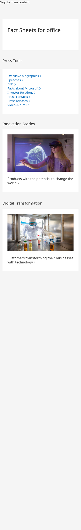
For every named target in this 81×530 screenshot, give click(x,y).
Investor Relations (20, 92)
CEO (10, 84)
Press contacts (17, 96)
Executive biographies (23, 76)
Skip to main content (14, 2)
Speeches (14, 80)
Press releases (17, 101)
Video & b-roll (17, 105)
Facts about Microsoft (22, 88)
